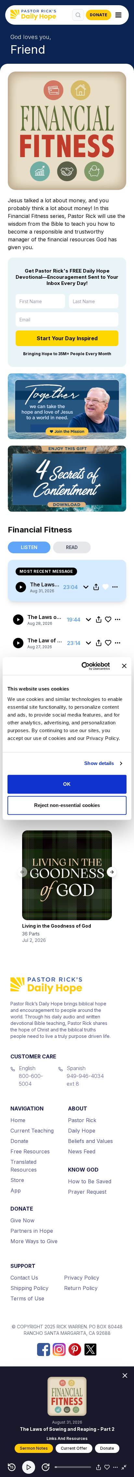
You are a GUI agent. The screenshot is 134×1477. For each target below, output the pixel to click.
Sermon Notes (34, 1448)
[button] (28, 1467)
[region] (67, 1466)
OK (67, 784)
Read (72, 547)
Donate (107, 1448)
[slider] (73, 1467)
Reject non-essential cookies (67, 805)
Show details (99, 763)
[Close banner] (124, 666)
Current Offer (74, 1448)
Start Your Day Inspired (67, 338)
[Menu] (118, 15)
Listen (29, 547)
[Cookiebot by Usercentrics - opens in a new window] (83, 666)
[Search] (78, 15)
